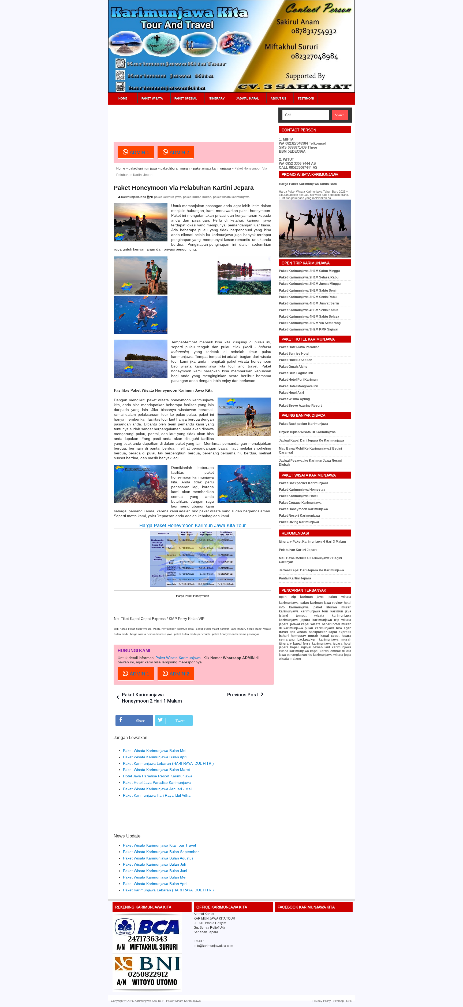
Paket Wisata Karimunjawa (178, 658)
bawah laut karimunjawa (332, 647)
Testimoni (306, 98)
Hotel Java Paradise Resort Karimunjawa (157, 776)
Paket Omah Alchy (293, 367)
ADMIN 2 (179, 152)
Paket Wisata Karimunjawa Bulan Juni (155, 871)
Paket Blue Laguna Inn (296, 373)
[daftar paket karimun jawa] (147, 991)
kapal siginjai (300, 647)
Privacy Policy (321, 1000)
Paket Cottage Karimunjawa (300, 503)
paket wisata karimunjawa (212, 168)
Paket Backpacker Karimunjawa (303, 424)
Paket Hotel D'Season (295, 360)
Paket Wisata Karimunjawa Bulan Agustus (158, 858)
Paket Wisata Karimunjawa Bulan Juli (154, 864)
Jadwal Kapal (247, 98)
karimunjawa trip (325, 620)
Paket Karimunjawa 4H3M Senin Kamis (308, 310)
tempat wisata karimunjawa (323, 616)
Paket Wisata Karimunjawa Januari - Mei (157, 789)
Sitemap (338, 1000)
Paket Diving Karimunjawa (299, 522)
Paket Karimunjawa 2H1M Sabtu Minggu (309, 271)
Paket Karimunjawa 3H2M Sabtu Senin (308, 290)
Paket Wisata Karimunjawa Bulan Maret (156, 769)
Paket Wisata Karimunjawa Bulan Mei (154, 750)
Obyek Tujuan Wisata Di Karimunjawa (307, 432)
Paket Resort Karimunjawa (299, 515)
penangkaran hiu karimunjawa (310, 655)
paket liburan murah (175, 168)
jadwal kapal (299, 624)
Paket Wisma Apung (294, 399)
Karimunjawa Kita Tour (149, 1000)
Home (122, 98)
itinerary (285, 643)
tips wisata (298, 632)
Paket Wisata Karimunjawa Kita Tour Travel (159, 845)
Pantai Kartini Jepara (295, 578)
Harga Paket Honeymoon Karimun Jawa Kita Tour (192, 525)
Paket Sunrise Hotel (294, 353)
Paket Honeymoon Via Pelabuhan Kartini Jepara (184, 187)
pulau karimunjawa (319, 628)
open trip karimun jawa (301, 597)
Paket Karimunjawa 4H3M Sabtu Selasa (309, 316)
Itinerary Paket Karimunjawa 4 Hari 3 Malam (312, 541)
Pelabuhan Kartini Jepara (298, 550)
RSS (349, 1000)
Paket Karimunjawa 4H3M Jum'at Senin (309, 303)
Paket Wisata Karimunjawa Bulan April (155, 757)
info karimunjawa (294, 607)
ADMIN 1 (139, 152)
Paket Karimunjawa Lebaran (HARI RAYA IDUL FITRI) (168, 763)
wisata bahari (321, 624)
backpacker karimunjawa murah (324, 639)
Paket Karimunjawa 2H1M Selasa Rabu (308, 277)
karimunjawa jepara (294, 620)
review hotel (341, 603)
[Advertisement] (211, 119)
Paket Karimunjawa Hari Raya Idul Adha (157, 795)
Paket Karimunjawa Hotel (298, 496)
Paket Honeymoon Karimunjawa (303, 509)
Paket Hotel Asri (291, 393)
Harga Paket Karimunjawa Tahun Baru (308, 184)
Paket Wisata (152, 98)
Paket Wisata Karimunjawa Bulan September (161, 852)
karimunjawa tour (314, 611)
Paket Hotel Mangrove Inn (298, 386)
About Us (278, 98)
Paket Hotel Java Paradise (299, 347)
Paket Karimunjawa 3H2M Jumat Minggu (310, 284)
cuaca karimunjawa (294, 651)
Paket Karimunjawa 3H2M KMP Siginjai (308, 329)
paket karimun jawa (143, 168)
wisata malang (290, 658)
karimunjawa (288, 611)
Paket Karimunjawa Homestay (302, 489)
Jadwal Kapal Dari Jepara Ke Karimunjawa (311, 440)
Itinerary (217, 98)
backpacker (318, 632)
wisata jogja (342, 655)
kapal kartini (319, 651)
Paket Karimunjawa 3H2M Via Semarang (310, 323)
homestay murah (304, 636)
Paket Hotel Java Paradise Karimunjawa (157, 782)
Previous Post (242, 694)
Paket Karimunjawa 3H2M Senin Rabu (308, 297)
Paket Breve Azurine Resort (300, 405)
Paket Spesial (185, 98)
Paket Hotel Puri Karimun (298, 379)
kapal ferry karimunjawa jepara (317, 643)
